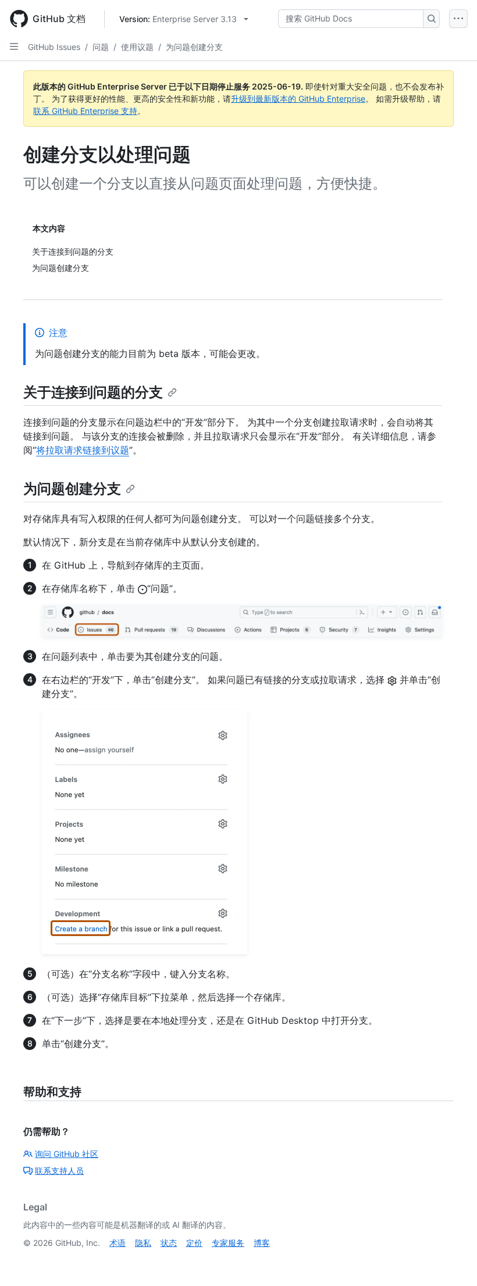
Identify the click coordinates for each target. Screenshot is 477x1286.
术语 (117, 1243)
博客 (262, 1243)
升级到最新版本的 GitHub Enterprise (298, 98)
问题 (100, 47)
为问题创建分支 (194, 47)
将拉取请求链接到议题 (82, 450)
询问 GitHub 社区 (66, 1154)
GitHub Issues (54, 47)
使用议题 (137, 47)
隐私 (143, 1243)
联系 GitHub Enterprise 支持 (85, 111)
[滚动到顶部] (451, 1260)
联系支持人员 (59, 1171)
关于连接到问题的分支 (93, 392)
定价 (194, 1243)
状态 (169, 1243)
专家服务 (228, 1243)
